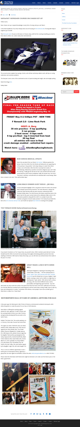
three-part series (7, 34)
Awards (55, 3)
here (11, 82)
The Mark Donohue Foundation (69, 23)
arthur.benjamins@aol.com (38, 353)
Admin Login (40, 425)
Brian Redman (36, 200)
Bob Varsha (39, 162)
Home (33, 3)
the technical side (40, 28)
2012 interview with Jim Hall (13, 200)
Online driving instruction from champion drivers (70, 44)
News (44, 3)
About (39, 3)
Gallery (63, 16)
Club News (13, 15)
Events (49, 3)
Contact (67, 3)
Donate (61, 3)
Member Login (75, 3)
